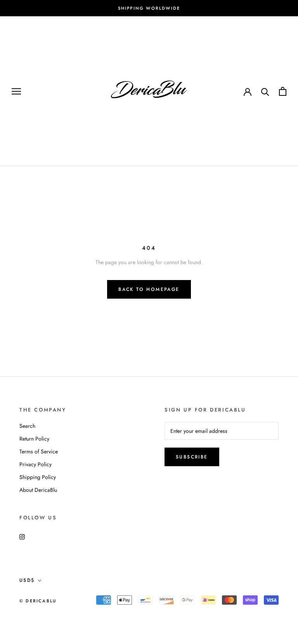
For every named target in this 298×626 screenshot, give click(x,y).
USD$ (27, 580)
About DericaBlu (38, 490)
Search (27, 426)
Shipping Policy (37, 477)
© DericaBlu (37, 601)
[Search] (265, 91)
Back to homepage (148, 289)
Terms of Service (38, 451)
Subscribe (192, 456)
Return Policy (34, 439)
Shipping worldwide (149, 8)
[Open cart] (282, 91)
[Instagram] (22, 536)
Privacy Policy (35, 464)
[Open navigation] (16, 91)
